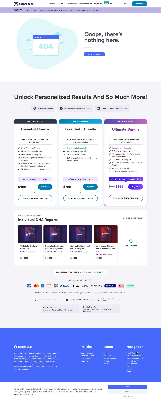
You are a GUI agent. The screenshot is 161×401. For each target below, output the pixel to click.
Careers (129, 366)
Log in (127, 4)
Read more (99, 10)
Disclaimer (84, 361)
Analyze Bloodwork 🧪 (135, 358)
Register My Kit (132, 364)
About (128, 369)
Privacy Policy (85, 358)
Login (128, 371)
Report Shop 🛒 (132, 361)
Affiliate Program (110, 358)
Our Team (107, 356)
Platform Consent (87, 356)
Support (107, 353)
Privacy (106, 361)
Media (106, 364)
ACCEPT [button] (127, 387)
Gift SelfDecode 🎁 (133, 356)
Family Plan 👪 (132, 353)
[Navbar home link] (27, 4)
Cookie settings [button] (128, 396)
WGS (63, 4)
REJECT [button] (127, 391)
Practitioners (72, 4)
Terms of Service (86, 353)
